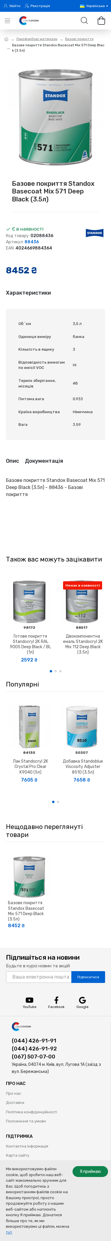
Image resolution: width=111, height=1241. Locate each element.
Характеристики (28, 293)
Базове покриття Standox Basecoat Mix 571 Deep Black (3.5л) (26, 911)
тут (9, 1232)
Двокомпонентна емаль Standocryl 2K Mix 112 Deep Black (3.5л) (83, 644)
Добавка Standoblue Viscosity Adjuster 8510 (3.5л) (83, 766)
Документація (44, 461)
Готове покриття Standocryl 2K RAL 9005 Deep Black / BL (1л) (30, 644)
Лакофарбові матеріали (36, 39)
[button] (51, 671)
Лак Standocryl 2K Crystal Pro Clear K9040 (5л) (30, 766)
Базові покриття (79, 39)
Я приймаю (90, 1171)
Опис (12, 461)
